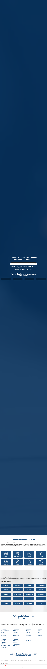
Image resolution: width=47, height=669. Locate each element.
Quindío (16, 632)
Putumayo (28, 635)
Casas (5, 556)
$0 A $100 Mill (6, 279)
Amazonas (28, 629)
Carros (6, 564)
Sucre (15, 645)
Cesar (39, 632)
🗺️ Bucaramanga (18, 598)
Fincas (29, 556)
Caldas (16, 630)
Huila (4, 632)
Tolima (4, 635)
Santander (16, 635)
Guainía (28, 632)
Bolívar (39, 630)
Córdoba (40, 634)
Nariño (4, 640)
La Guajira (40, 635)
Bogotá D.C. (28, 640)
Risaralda (16, 634)
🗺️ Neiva (29, 598)
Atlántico (40, 629)
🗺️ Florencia (41, 598)
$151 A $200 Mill (29, 279)
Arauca (16, 639)
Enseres (41, 564)
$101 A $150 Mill (17, 279)
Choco (15, 642)
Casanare (16, 640)
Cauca (4, 639)
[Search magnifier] (35, 264)
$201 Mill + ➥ (41, 279)
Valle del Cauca (6, 645)
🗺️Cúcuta (29, 603)
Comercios (29, 564)
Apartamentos (17, 556)
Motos (17, 564)
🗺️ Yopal (6, 594)
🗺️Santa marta (29, 594)
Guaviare (28, 634)
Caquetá (28, 630)
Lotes (41, 556)
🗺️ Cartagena (17, 594)
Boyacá (4, 629)
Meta (4, 634)
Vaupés (4, 647)
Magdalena (16, 644)
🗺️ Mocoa (17, 603)
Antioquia (16, 629)
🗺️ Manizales (41, 594)
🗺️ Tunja (6, 598)
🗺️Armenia (5, 603)
